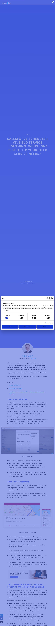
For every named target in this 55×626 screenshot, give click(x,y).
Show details (48, 322)
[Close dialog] (52, 2)
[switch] (21, 318)
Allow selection (27, 326)
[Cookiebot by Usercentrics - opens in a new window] (47, 298)
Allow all (45, 326)
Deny (10, 326)
